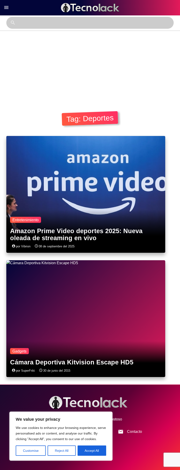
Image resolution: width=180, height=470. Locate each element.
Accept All (92, 450)
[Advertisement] (90, 66)
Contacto (130, 431)
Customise (31, 450)
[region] (60, 436)
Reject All (61, 450)
